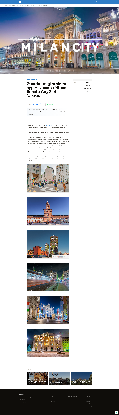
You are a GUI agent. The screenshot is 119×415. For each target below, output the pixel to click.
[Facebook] (95, 2)
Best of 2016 (29, 118)
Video (65, 1)
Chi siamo (88, 396)
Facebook (37, 104)
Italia (63, 118)
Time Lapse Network (72, 396)
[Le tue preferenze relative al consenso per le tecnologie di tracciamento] (116, 412)
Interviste (85, 1)
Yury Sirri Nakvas (49, 125)
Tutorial (71, 1)
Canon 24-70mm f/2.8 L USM (40, 118)
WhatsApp (51, 104)
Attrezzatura (77, 1)
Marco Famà (70, 399)
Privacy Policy (89, 403)
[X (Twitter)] (99, 2)
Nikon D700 (29, 121)
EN (91, 1)
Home (6, 5)
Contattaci (88, 401)
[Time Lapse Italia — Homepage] (24, 2)
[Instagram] (97, 2)
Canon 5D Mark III (50, 118)
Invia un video (88, 399)
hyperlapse (58, 118)
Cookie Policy (89, 406)
